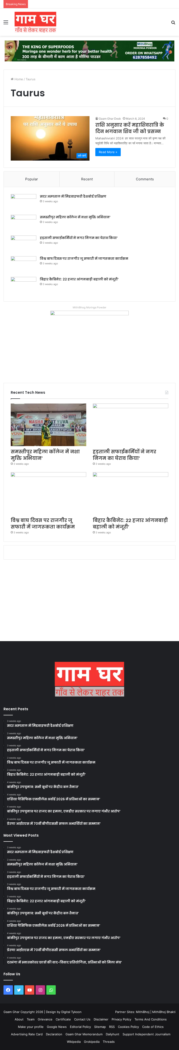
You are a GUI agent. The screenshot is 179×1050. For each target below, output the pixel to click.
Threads (109, 1041)
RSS (112, 1027)
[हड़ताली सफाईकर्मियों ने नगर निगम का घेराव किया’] (23, 244)
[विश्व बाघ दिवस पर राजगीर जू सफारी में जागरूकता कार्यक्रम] (23, 265)
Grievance (45, 1019)
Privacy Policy (121, 1019)
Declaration (54, 1034)
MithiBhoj (142, 1012)
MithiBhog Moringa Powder (89, 307)
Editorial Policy (80, 1027)
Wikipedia (74, 1041)
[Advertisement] (89, 601)
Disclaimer (101, 1019)
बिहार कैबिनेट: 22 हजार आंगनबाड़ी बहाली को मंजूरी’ (79, 279)
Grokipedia (92, 1041)
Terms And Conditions (150, 1019)
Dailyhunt (112, 1034)
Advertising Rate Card (27, 1034)
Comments (145, 179)
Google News (57, 1027)
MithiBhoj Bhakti (164, 1012)
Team (30, 1019)
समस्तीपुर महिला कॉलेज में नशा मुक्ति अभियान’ (75, 217)
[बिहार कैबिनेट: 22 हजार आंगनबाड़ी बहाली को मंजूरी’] (23, 285)
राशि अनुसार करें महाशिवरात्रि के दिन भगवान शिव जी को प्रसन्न (129, 128)
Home (18, 79)
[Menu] (5, 24)
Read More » (108, 152)
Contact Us (82, 1019)
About (19, 1019)
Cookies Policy (128, 1027)
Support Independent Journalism (146, 1034)
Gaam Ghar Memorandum (84, 1034)
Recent (87, 179)
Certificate (63, 1019)
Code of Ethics (153, 1027)
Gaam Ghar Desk (110, 118)
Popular (31, 179)
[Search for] (173, 24)
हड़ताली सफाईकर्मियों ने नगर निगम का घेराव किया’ (79, 238)
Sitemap (100, 1027)
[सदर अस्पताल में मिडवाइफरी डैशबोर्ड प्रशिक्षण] (23, 203)
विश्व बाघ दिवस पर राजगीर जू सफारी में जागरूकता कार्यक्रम (84, 258)
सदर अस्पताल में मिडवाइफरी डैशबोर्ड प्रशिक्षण (73, 196)
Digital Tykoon (71, 1012)
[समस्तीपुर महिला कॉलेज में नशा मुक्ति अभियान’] (23, 223)
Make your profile (31, 1027)
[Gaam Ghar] (35, 22)
